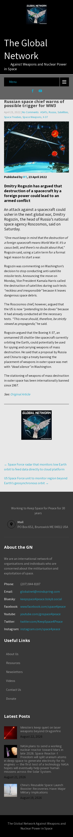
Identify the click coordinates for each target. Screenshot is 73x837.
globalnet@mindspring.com (32, 591)
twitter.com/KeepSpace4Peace (41, 621)
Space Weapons (32, 117)
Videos (10, 681)
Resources (13, 663)
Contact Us (13, 690)
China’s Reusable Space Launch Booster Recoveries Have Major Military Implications (43, 788)
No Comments (30, 112)
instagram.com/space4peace (40, 629)
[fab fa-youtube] (40, 91)
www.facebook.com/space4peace (43, 606)
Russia (52, 112)
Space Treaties (12, 117)
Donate (11, 698)
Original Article (20, 394)
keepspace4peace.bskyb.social (41, 599)
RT (25, 177)
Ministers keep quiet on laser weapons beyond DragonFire (40, 729)
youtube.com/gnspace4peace (40, 614)
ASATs (43, 112)
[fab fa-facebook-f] (32, 91)
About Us (12, 654)
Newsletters (14, 672)
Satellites (63, 112)
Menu (13, 82)
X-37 (45, 117)
